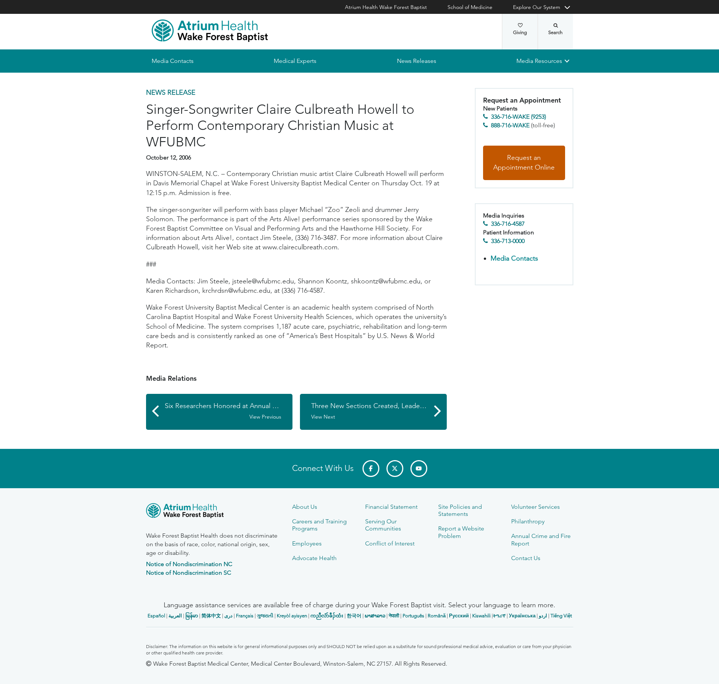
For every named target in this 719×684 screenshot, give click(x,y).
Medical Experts (295, 60)
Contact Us (525, 558)
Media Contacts (173, 60)
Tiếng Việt (561, 615)
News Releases (416, 60)
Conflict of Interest (390, 543)
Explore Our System (536, 7)
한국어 (354, 615)
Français (245, 615)
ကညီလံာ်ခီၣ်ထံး (326, 615)
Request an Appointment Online (524, 163)
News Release (170, 92)
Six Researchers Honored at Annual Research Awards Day (229, 411)
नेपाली (394, 615)
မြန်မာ (191, 615)
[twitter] (394, 468)
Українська (522, 615)
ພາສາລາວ (375, 615)
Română (437, 615)
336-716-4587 (508, 224)
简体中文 (211, 615)
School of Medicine (470, 7)
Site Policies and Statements (460, 510)
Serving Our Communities (383, 525)
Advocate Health (314, 558)
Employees (307, 543)
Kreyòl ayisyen (292, 615)
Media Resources (539, 60)
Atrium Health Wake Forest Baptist (386, 7)
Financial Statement (391, 506)
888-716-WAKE (510, 125)
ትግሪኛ (499, 615)
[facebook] (370, 468)
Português (413, 615)
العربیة (175, 615)
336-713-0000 (508, 240)
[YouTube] (418, 468)
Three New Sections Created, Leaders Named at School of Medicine (379, 411)
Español (156, 615)
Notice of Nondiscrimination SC (188, 572)
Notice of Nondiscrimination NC (189, 564)
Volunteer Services (535, 506)
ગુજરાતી (265, 615)
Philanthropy (527, 521)
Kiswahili (481, 615)
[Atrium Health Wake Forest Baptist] (209, 31)
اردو (543, 615)
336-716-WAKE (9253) (518, 117)
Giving (520, 32)
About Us (304, 506)
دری (228, 615)
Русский (459, 615)
